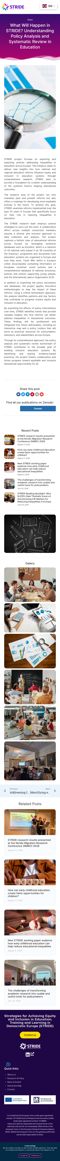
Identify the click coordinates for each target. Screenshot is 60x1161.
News (30, 19)
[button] (18, 394)
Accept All (24, 1155)
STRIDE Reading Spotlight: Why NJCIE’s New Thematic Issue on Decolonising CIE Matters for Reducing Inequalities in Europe (34, 497)
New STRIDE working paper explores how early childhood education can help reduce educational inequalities (33, 467)
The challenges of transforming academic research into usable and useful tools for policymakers (36, 482)
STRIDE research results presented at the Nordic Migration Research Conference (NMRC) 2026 (36, 438)
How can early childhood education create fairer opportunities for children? (36, 452)
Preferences (35, 1155)
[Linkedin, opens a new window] (30, 1054)
